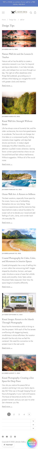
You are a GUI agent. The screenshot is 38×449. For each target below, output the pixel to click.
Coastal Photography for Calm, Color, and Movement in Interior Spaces (19, 259)
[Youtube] (7, 437)
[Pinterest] (15, 437)
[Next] (29, 415)
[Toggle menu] (3, 12)
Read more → (7, 85)
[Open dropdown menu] (33, 421)
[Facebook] (3, 437)
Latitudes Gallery (20, 442)
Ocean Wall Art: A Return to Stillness (18, 194)
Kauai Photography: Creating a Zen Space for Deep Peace (18, 379)
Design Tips (8, 25)
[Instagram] (11, 437)
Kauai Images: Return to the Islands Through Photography (18, 321)
